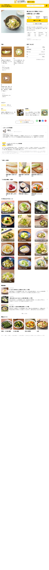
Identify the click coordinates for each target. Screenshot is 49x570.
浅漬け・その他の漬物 (12, 335)
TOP (2, 335)
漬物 (5, 335)
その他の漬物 (21, 335)
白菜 (28, 47)
